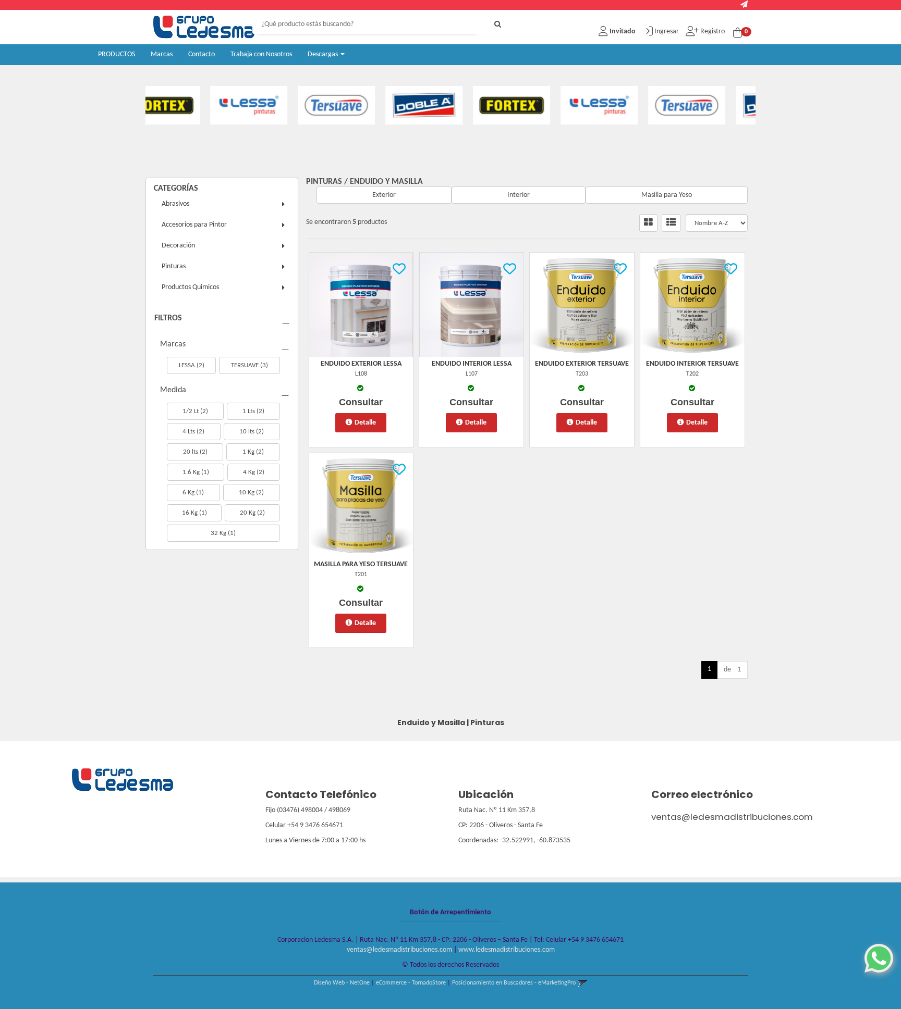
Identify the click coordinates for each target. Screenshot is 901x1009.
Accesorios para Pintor (194, 225)
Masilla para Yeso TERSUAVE (361, 564)
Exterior (384, 195)
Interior (518, 195)
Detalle (365, 423)
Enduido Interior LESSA (472, 364)
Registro (712, 31)
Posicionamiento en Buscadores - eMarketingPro (514, 983)
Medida (173, 390)
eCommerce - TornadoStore (411, 983)
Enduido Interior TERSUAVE (692, 364)
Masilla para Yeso (666, 195)
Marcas (162, 54)
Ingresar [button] (666, 31)
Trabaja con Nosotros (261, 54)
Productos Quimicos (190, 287)
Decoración (178, 246)
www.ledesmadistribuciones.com (506, 950)
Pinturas (174, 266)
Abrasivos (175, 204)
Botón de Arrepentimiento (450, 912)
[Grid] (648, 223)
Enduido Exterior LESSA (361, 364)
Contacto (201, 54)
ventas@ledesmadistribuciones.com (732, 817)
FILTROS (168, 318)
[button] (744, 5)
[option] (201, 105)
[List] (671, 223)
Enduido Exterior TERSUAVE (582, 364)
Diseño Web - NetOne (342, 983)
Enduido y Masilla (386, 182)
